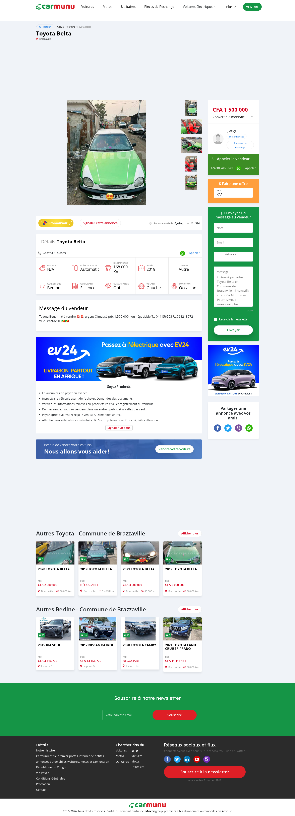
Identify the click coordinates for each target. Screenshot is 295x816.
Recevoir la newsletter (234, 319)
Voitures (87, 6)
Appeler (194, 253)
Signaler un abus (119, 428)
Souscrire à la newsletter (204, 772)
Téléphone (230, 254)
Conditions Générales (50, 778)
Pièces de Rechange (159, 6)
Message (223, 272)
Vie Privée (42, 773)
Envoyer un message (240, 145)
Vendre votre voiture (174, 449)
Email (220, 242)
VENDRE (252, 7)
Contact (41, 790)
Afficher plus (189, 533)
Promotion (43, 784)
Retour (47, 26)
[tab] (233, 116)
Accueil (61, 26)
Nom (220, 228)
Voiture (71, 26)
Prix (219, 190)
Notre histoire (45, 750)
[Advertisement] (91, 72)
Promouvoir (57, 223)
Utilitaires (128, 6)
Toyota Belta (84, 26)
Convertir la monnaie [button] (229, 117)
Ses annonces (236, 136)
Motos (107, 6)
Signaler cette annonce (100, 223)
